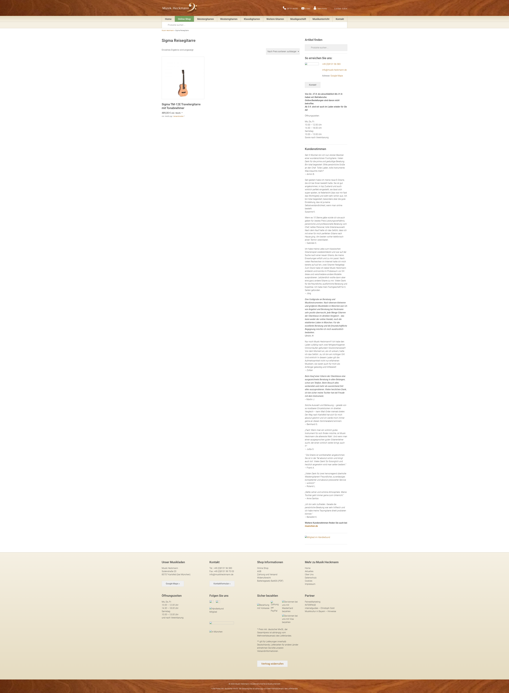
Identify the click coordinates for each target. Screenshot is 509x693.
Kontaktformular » (222, 583)
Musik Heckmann (168, 30)
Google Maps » (173, 583)
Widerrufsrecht (264, 577)
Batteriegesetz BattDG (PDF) (270, 581)
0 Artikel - (340, 9)
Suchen (165, 24)
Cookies (308, 581)
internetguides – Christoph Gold (319, 608)
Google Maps (336, 75)
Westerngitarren (228, 19)
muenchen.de (311, 526)
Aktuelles (309, 571)
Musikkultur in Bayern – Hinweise (320, 611)
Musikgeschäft (298, 19)
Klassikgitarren (252, 19)
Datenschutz (311, 577)
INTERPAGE (310, 605)
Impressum (310, 584)
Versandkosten (178, 116)
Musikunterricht (321, 19)
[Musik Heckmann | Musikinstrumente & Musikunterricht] (180, 8)
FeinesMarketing (312, 602)
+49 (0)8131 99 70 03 (224, 571)
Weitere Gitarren (275, 19)
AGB (259, 571)
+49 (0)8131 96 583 (331, 64)
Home (168, 19)
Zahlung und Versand (267, 574)
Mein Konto (322, 9)
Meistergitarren (205, 19)
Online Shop (184, 19)
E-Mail (307, 9)
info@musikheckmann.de (221, 574)
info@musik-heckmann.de (334, 70)
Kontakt (340, 19)
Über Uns (309, 574)
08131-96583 (292, 9)
